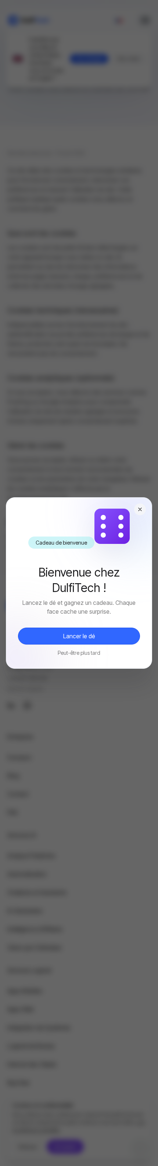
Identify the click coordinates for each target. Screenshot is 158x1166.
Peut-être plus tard (79, 653)
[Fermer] (140, 509)
